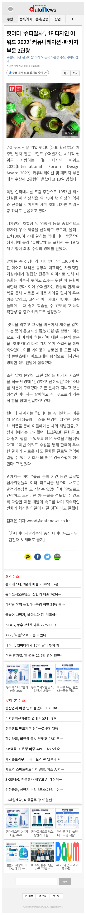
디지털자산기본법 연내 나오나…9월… (32, 718)
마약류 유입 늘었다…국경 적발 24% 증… (35, 604)
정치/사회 (25, 18)
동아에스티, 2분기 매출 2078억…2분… (33, 583)
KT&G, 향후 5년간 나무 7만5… (42, 866)
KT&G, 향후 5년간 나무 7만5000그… (32, 624)
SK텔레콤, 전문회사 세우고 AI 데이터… (33, 779)
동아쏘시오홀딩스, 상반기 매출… (42, 688)
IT (73, 18)
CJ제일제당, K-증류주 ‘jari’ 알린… (30, 799)
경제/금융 (41, 18)
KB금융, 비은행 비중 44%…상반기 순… (34, 748)
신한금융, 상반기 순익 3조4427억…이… (34, 789)
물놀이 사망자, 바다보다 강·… (17, 866)
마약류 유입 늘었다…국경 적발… (67, 688)
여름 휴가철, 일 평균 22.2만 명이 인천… (34, 655)
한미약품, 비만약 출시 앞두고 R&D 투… (34, 738)
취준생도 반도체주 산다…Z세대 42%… (33, 728)
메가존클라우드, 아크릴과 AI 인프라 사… (34, 758)
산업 (58, 18)
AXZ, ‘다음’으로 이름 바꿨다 (25, 634)
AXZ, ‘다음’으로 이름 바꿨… (67, 866)
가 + (66, 73)
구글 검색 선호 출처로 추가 (27, 72)
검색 (65, 881)
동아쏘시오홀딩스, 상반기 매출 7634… (33, 594)
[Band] (57, 556)
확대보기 (70, 133)
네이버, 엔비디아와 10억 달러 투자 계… (33, 645)
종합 (10, 18)
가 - (75, 73)
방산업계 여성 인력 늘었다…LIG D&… (33, 707)
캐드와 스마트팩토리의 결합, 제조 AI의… (34, 769)
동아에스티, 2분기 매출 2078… (17, 688)
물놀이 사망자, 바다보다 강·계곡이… (31, 614)
